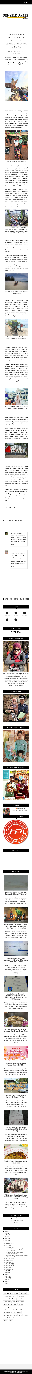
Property (19, 1312)
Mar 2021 (9, 1265)
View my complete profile (20, 811)
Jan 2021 (9, 1269)
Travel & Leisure (8, 1318)
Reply (12, 544)
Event (10, 1296)
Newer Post (8, 599)
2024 (6, 1235)
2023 (6, 1236)
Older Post (24, 599)
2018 (6, 1274)
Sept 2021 (9, 1247)
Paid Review (7, 1312)
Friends (5, 1299)
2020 (6, 1271)
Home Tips (20, 1299)
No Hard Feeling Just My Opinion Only (13, 1309)
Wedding (21, 1318)
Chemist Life (23, 1293)
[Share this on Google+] (13, 508)
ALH (5, 1293)
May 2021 (9, 1264)
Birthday (16, 1293)
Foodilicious (21, 1296)
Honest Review (7, 1301)
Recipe (15, 1315)
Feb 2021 (9, 1267)
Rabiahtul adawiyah (17, 552)
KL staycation (23, 478)
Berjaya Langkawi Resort (20, 259)
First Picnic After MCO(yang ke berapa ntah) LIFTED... (17, 1249)
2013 (6, 1283)
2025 (6, 1233)
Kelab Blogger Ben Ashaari (10, 1304)
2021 (6, 1240)
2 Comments (16, 53)
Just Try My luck (20, 1301)
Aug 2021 (9, 1258)
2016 (6, 1278)
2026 (6, 1231)
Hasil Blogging (12, 1299)
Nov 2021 (9, 1243)
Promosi (13, 1312)
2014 (6, 1281)
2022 (6, 1238)
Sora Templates (12, 1371)
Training (25, 1315)
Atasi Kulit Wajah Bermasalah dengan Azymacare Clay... (17, 1256)
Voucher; (15, 1318)
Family (15, 1296)
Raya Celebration (8, 1315)
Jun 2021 (9, 1262)
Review (20, 1315)
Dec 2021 (9, 1242)
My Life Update (7, 1307)
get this (16, 1222)
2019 (6, 1272)
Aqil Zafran (10, 1293)
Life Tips (20, 1304)
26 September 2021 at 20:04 (18, 552)
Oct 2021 (9, 1245)
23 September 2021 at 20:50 (18, 534)
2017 (6, 1276)
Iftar (14, 1301)
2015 (6, 1279)
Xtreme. (6, 1320)
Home (16, 599)
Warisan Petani (16, 533)
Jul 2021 (8, 1260)
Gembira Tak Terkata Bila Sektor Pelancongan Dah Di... (15, 1252)
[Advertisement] (16, 1337)
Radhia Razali (21, 808)
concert (11, 1320)
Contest (6, 1296)
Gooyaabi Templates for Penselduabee (19, 1371)
